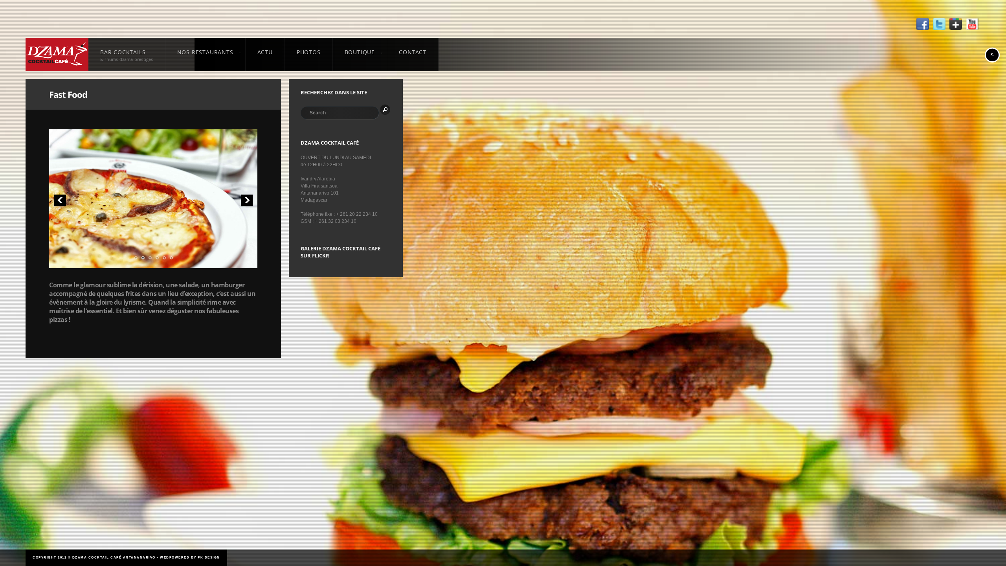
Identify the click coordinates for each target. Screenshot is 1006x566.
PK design (209, 557)
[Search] (385, 110)
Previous (60, 200)
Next (246, 200)
